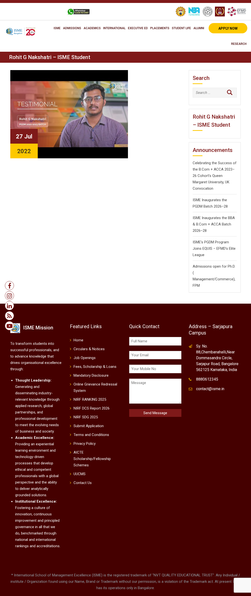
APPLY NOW (228, 28)
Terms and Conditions (91, 435)
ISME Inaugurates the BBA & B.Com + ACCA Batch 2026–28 (214, 224)
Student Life (181, 28)
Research (239, 44)
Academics (92, 28)
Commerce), (225, 279)
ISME (57, 28)
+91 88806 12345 (23, 11)
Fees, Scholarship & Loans (95, 366)
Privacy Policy (85, 443)
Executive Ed (138, 28)
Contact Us (83, 483)
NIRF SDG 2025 (86, 417)
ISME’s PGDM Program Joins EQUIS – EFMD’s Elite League (214, 248)
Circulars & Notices (89, 349)
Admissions (72, 28)
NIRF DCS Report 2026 (92, 408)
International (114, 28)
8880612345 (207, 379)
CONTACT (52, 11)
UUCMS (80, 474)
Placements (159, 28)
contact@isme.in (210, 388)
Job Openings (85, 358)
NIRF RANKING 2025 (90, 399)
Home (78, 340)
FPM (196, 285)
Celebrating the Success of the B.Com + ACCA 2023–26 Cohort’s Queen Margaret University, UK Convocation (215, 176)
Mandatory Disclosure (91, 375)
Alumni (198, 28)
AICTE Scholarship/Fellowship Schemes (92, 458)
